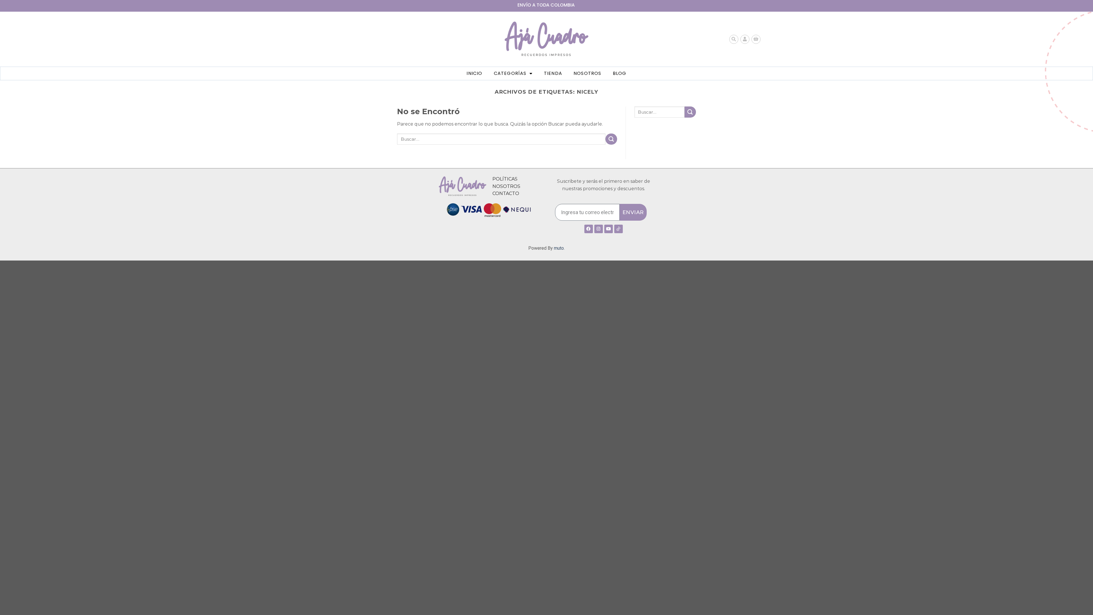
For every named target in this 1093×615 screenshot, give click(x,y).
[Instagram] (598, 229)
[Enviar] (611, 139)
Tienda (553, 73)
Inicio (474, 73)
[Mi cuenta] (744, 39)
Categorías (510, 73)
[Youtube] (608, 229)
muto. (559, 248)
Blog (619, 73)
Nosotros (587, 73)
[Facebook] (588, 229)
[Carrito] (756, 39)
